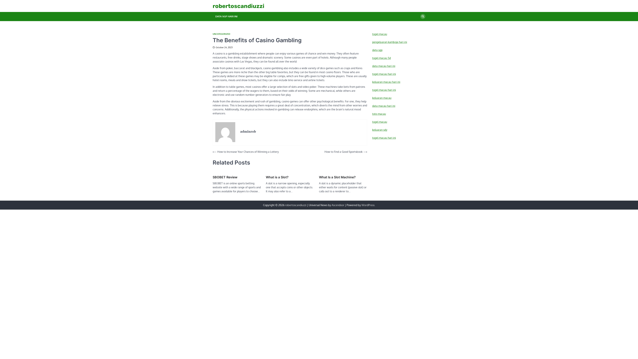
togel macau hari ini (384, 137)
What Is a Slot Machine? (337, 177)
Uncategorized (221, 34)
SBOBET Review (225, 177)
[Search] (422, 16)
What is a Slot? (277, 177)
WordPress (368, 205)
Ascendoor (338, 205)
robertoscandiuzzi (238, 6)
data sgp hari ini (226, 16)
